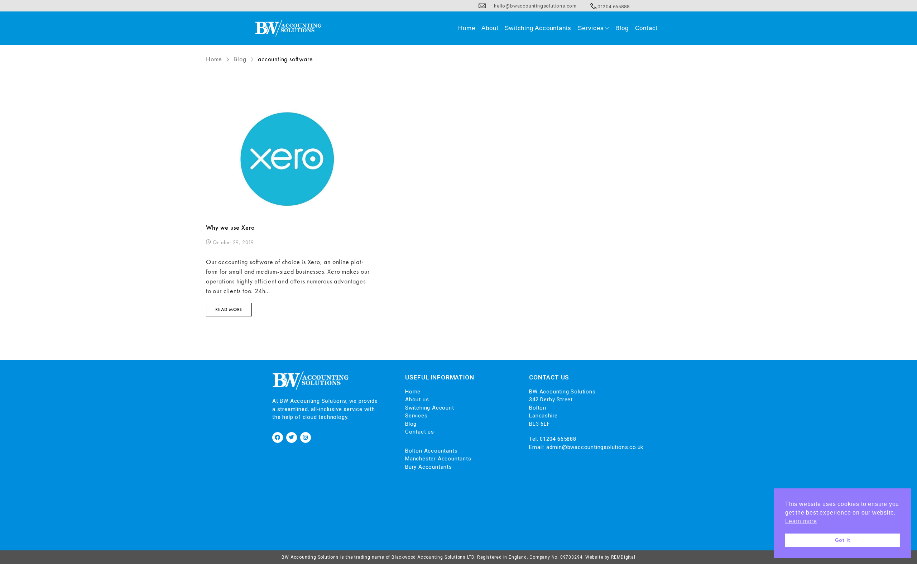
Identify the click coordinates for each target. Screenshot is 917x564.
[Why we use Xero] (288, 159)
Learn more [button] (801, 521)
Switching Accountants (538, 28)
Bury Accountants (428, 467)
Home (466, 28)
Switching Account (429, 408)
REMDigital (623, 557)
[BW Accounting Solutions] (288, 28)
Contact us (419, 432)
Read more (229, 309)
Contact (646, 28)
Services (591, 28)
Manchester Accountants (438, 458)
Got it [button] (842, 540)
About (489, 28)
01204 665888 (558, 439)
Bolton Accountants (431, 451)
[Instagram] (305, 437)
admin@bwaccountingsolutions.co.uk (594, 447)
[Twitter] (291, 437)
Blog (621, 28)
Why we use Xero (230, 227)
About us (417, 399)
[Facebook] (277, 437)
